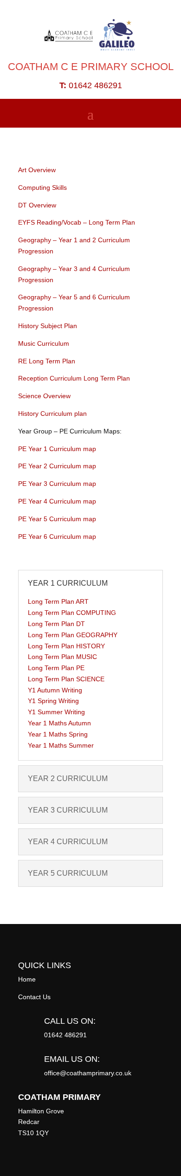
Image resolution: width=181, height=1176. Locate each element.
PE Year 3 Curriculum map (57, 483)
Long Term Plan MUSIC (62, 656)
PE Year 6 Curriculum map (57, 536)
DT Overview (37, 205)
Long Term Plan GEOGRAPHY (72, 635)
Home (27, 979)
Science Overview (44, 396)
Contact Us (34, 997)
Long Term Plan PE (56, 668)
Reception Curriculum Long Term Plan (74, 378)
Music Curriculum (43, 343)
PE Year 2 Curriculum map (57, 466)
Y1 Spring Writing (53, 700)
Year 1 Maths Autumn (59, 723)
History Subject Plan (47, 326)
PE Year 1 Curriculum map (57, 448)
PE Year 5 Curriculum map (57, 519)
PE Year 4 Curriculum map (57, 501)
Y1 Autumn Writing (55, 690)
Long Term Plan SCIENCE (66, 679)
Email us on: (72, 1059)
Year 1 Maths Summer (61, 745)
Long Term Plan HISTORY (66, 646)
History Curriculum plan (52, 413)
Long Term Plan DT (56, 623)
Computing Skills (42, 187)
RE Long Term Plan (46, 361)
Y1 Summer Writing (56, 712)
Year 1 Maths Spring (58, 734)
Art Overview (37, 170)
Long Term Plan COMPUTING (72, 612)
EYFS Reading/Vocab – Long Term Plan (76, 222)
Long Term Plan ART (58, 601)
